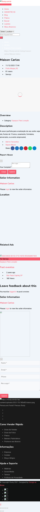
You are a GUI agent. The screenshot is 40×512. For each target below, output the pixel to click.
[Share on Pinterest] (26, 148)
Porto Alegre (10, 68)
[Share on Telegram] (34, 148)
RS (17, 68)
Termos (7, 475)
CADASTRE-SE (9, 12)
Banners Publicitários (12, 439)
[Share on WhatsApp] (30, 148)
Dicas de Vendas (10, 430)
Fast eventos (7, 267)
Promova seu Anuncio (12, 442)
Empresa (7, 452)
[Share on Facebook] (13, 148)
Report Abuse (11, 145)
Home (6, 9)
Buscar (6, 21)
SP (21, 275)
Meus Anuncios (10, 27)
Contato (7, 455)
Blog (6, 15)
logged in (13, 292)
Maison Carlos (7, 183)
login (7, 189)
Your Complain (5, 167)
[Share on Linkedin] (21, 148)
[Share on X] (17, 148)
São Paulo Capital (13, 275)
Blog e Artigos (9, 458)
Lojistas (7, 24)
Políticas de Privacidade (13, 478)
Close (3, 172)
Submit (12, 172)
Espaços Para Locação (20, 121)
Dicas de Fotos (10, 433)
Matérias (7, 469)
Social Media (9, 472)
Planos (6, 18)
